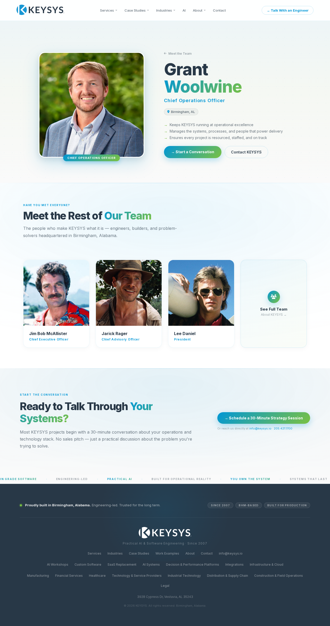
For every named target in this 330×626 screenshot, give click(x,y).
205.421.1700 (283, 428)
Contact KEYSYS (246, 152)
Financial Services (69, 576)
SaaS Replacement (122, 564)
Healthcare (97, 576)
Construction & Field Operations (278, 576)
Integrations (234, 564)
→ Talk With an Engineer (288, 10)
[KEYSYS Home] (40, 10)
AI (184, 10)
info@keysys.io (260, 428)
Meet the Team (180, 53)
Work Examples (167, 553)
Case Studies (135, 10)
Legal (165, 586)
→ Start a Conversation (192, 152)
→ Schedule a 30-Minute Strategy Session (264, 418)
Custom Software (88, 564)
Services (107, 10)
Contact (219, 10)
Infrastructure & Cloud (266, 564)
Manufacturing (38, 576)
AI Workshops (57, 564)
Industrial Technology (184, 576)
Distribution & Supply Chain (227, 576)
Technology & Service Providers (137, 576)
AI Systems (151, 564)
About (197, 10)
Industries (164, 10)
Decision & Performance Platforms (192, 564)
